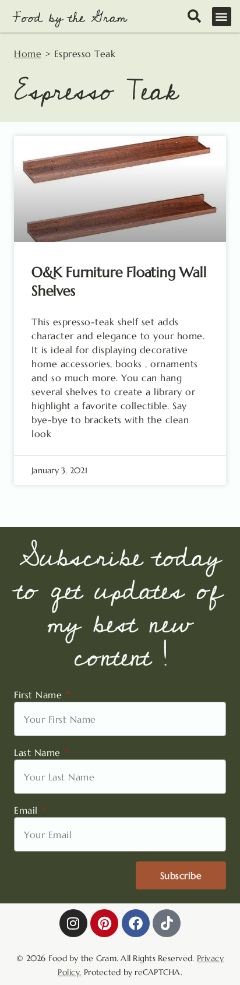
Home (27, 53)
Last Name (38, 752)
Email (27, 810)
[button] (222, 16)
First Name (39, 695)
